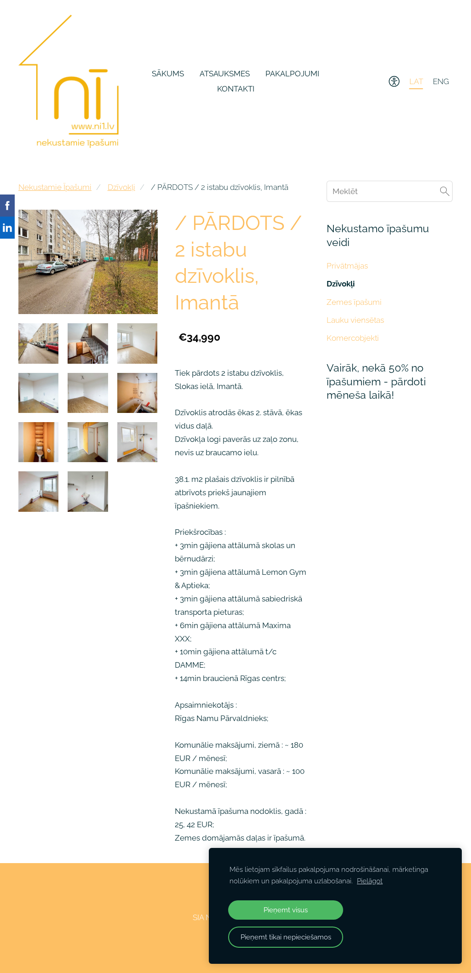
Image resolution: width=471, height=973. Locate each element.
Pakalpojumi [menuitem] (292, 73)
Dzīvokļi (121, 187)
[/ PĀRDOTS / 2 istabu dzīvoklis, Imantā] (38, 343)
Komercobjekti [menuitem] (353, 338)
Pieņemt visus (286, 910)
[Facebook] (203, 944)
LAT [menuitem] (416, 81)
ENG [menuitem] (441, 81)
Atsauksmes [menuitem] (225, 73)
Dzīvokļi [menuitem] (341, 283)
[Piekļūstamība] (394, 81)
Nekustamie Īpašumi (55, 187)
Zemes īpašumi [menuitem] (354, 302)
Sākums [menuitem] (168, 73)
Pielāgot (370, 881)
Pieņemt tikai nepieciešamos (286, 937)
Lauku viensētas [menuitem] (355, 320)
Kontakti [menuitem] (235, 88)
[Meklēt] (444, 191)
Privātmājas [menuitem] (347, 265)
